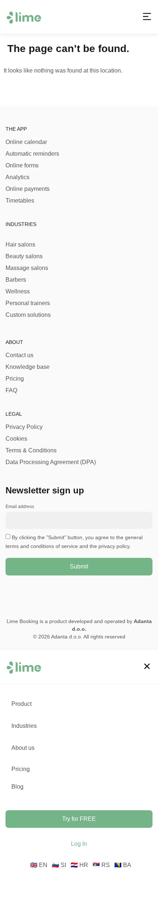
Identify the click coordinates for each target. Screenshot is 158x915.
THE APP (16, 129)
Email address (20, 506)
